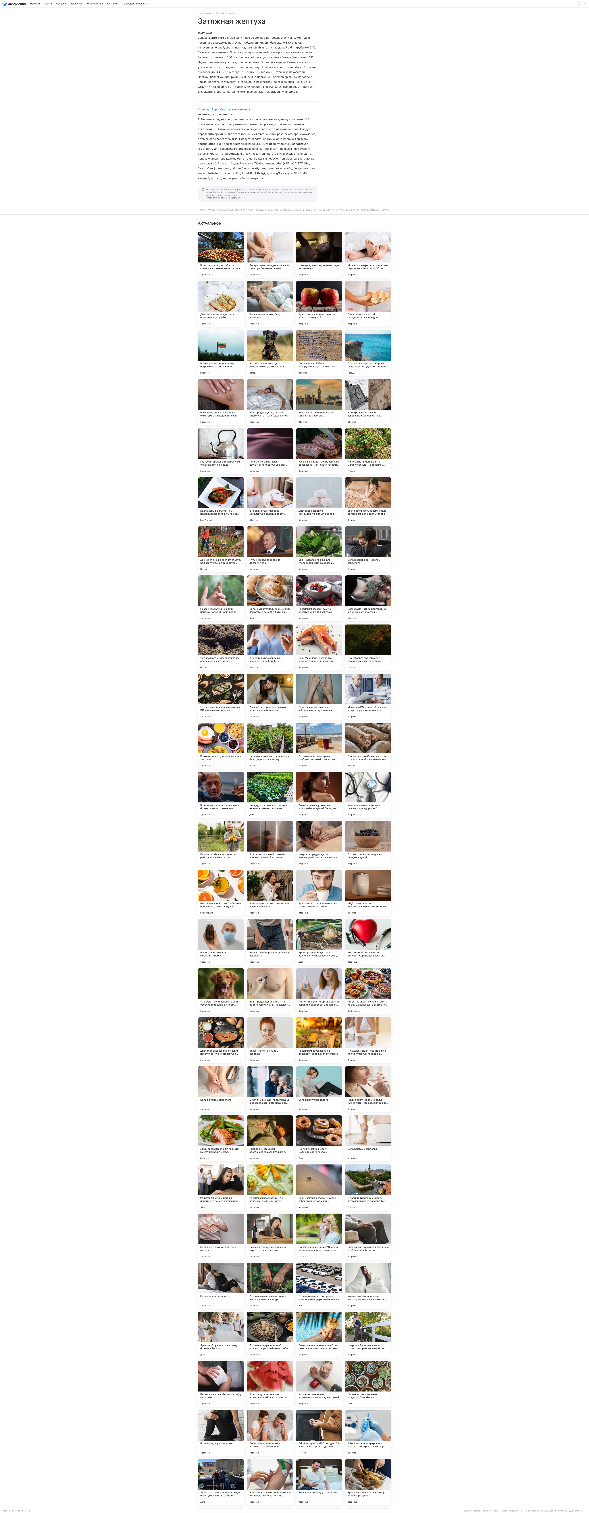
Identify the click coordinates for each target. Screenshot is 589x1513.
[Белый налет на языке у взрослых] (270, 1040)
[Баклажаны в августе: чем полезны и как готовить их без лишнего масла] (221, 500)
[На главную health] (16, 3)
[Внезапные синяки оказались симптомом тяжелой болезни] (221, 402)
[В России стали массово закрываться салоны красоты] (270, 500)
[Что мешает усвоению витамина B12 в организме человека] (221, 697)
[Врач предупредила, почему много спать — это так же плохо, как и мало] (270, 402)
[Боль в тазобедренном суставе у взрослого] (270, 942)
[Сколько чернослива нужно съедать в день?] (368, 844)
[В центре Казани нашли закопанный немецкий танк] (368, 402)
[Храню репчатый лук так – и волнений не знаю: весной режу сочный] (319, 942)
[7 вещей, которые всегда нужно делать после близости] (270, 697)
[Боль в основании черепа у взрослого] (368, 549)
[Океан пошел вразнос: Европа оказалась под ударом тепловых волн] (368, 353)
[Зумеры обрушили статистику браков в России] (221, 1335)
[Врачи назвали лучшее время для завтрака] (221, 746)
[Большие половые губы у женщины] (270, 304)
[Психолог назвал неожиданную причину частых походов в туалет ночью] (368, 1040)
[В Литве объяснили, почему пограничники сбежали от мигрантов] (221, 353)
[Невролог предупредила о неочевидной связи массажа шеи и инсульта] (319, 844)
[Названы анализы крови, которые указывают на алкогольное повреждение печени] (270, 1482)
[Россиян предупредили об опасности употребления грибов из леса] (270, 1335)
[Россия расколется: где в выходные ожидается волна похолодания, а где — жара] (270, 353)
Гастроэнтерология (225, 13)
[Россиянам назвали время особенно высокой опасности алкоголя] (319, 746)
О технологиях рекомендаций (539, 1511)
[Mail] (4, 3)
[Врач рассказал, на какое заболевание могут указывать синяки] (319, 697)
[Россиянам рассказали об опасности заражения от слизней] (319, 1040)
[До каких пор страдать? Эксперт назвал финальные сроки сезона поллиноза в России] (319, 1237)
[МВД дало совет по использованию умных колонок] (368, 893)
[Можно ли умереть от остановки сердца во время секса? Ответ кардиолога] (368, 255)
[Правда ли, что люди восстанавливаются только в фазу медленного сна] (270, 1138)
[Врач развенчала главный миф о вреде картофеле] (368, 1482)
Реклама (26, 1511)
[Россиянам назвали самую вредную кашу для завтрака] (319, 598)
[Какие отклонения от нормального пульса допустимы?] (319, 1384)
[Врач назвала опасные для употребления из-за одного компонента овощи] (319, 549)
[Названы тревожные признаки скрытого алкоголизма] (270, 1237)
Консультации (204, 13)
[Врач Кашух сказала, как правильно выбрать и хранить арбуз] (270, 1384)
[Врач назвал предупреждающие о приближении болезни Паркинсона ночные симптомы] (368, 1237)
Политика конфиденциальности (569, 1511)
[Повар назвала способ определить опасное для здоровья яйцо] (368, 304)
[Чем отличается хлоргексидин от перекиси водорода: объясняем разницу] (319, 991)
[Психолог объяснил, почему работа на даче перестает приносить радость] (221, 844)
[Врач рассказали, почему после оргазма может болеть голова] (368, 500)
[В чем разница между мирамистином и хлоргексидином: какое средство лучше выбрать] (221, 942)
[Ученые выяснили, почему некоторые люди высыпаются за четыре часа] (368, 1286)
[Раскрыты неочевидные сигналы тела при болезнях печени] (270, 255)
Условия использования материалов (490, 1511)
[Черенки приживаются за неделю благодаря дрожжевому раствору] (270, 746)
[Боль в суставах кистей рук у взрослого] (221, 1237)
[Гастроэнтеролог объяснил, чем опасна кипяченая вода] (221, 451)
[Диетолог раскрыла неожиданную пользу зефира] (319, 500)
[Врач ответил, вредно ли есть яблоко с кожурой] (319, 304)
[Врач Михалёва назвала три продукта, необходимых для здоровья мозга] (319, 647)
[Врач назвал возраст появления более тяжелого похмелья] (221, 795)
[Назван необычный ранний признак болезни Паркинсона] (221, 598)
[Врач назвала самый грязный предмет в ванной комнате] (270, 844)
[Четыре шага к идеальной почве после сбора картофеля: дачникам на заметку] (221, 647)
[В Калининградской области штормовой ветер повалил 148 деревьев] (368, 1187)
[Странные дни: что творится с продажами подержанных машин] (319, 1286)
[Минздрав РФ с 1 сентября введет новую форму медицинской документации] (368, 697)
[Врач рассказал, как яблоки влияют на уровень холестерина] (221, 255)
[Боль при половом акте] (221, 1286)
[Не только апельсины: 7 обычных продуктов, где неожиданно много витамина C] (221, 893)
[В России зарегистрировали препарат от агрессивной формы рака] (368, 1433)
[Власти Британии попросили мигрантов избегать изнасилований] (319, 402)
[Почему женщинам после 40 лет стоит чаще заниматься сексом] (319, 1335)
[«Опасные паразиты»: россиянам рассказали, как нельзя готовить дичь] (319, 451)
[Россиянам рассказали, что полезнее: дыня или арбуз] (270, 1187)
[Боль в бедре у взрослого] (221, 1433)
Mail (5, 1511)
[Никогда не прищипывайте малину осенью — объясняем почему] (368, 451)
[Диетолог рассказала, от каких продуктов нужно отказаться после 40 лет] (221, 1040)
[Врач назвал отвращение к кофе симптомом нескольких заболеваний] (319, 893)
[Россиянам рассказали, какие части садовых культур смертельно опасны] (270, 1286)
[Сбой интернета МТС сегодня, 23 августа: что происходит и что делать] (319, 1433)
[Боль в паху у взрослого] (319, 1089)
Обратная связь (516, 1511)
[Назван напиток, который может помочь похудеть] (270, 893)
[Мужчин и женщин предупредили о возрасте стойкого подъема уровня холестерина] (270, 1089)
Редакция (467, 1511)
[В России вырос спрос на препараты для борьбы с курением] (270, 647)
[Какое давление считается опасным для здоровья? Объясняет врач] (368, 795)
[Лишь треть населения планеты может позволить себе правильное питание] (221, 1138)
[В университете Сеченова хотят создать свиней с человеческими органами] (368, 746)
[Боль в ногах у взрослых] (368, 1138)
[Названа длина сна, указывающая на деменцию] (319, 255)
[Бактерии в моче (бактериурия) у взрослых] (221, 1384)
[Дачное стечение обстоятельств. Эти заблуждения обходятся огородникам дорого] (221, 549)
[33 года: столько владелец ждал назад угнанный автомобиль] (221, 1482)
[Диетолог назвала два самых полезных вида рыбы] (221, 304)
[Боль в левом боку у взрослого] (319, 1482)
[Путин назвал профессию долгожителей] (270, 549)
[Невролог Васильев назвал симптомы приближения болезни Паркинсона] (368, 1335)
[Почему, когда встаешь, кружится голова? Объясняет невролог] (270, 451)
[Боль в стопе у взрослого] (221, 1089)
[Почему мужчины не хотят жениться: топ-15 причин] (270, 1433)
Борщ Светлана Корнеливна (231, 109)
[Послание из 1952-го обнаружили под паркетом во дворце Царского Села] (319, 353)
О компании (14, 1511)
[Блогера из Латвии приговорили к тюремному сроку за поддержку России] (368, 598)
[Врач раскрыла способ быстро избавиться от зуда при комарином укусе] (319, 1187)
